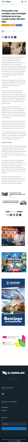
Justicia (12, 25)
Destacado (5, 25)
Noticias (19, 25)
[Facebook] (3, 394)
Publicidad (5, 407)
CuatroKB (18, 441)
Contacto (4, 410)
